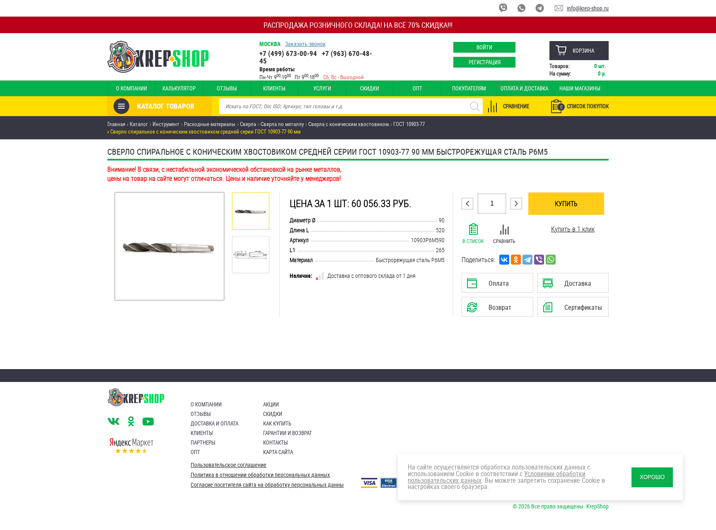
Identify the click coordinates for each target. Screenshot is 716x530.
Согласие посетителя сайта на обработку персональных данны (267, 485)
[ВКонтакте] (504, 260)
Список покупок (584, 106)
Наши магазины (579, 88)
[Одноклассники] (516, 260)
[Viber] (539, 260)
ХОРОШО (652, 477)
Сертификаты (574, 310)
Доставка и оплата (214, 423)
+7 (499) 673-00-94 (288, 53)
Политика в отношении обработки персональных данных (260, 475)
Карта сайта (278, 452)
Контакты (275, 442)
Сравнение (516, 106)
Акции (271, 404)
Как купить (277, 423)
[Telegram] (527, 260)
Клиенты (274, 88)
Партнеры (203, 442)
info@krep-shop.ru (588, 8)
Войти (484, 47)
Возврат (491, 310)
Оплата (495, 286)
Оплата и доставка (524, 88)
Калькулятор (179, 88)
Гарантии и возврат (287, 433)
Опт (417, 88)
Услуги (322, 88)
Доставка (573, 286)
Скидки (369, 88)
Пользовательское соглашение (228, 465)
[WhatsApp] (551, 260)
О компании (131, 88)
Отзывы (227, 88)
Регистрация (485, 62)
